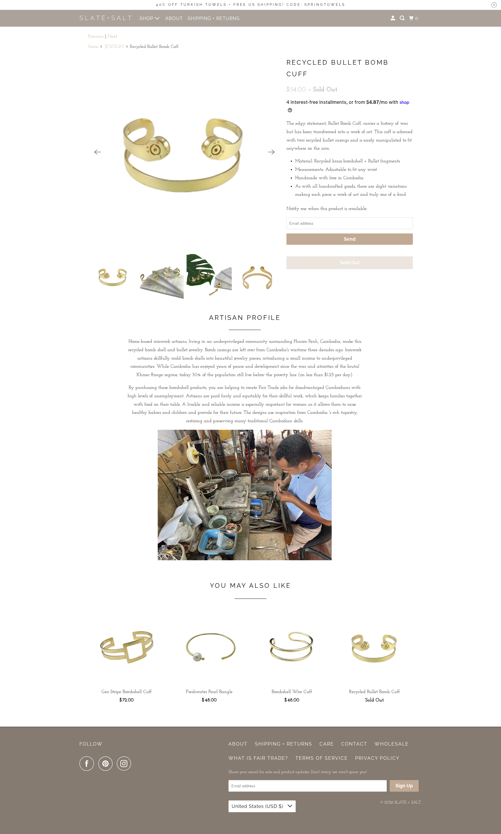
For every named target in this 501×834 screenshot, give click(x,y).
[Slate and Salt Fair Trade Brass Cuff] (184, 152)
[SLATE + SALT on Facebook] (88, 763)
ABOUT (174, 18)
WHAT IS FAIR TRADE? (258, 758)
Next (112, 36)
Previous (96, 36)
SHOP (147, 18)
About (238, 744)
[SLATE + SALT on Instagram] (125, 763)
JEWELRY (114, 47)
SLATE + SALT (407, 802)
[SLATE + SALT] (105, 18)
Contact (354, 744)
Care (327, 744)
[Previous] (97, 152)
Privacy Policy (377, 758)
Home (93, 47)
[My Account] (393, 18)
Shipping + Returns (283, 744)
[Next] (271, 152)
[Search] (403, 18)
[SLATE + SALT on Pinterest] (106, 763)
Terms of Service (321, 758)
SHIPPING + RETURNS (214, 18)
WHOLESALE (392, 744)
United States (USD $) (258, 806)
